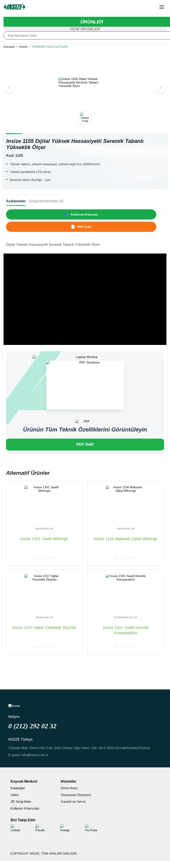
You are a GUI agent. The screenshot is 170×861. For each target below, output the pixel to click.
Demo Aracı (69, 788)
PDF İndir (85, 444)
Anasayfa (9, 46)
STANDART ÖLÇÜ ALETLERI (50, 46)
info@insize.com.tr (34, 755)
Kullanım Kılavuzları (25, 808)
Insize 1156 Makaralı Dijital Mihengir (126, 539)
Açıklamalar (16, 201)
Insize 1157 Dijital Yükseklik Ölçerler (44, 627)
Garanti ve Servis (73, 801)
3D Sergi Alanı (21, 801)
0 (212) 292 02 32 (32, 726)
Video (15, 795)
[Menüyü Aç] (161, 7)
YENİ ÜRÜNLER (85, 29)
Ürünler (23, 46)
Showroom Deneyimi (76, 795)
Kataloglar (18, 788)
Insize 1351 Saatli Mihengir (44, 539)
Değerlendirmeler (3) (46, 201)
